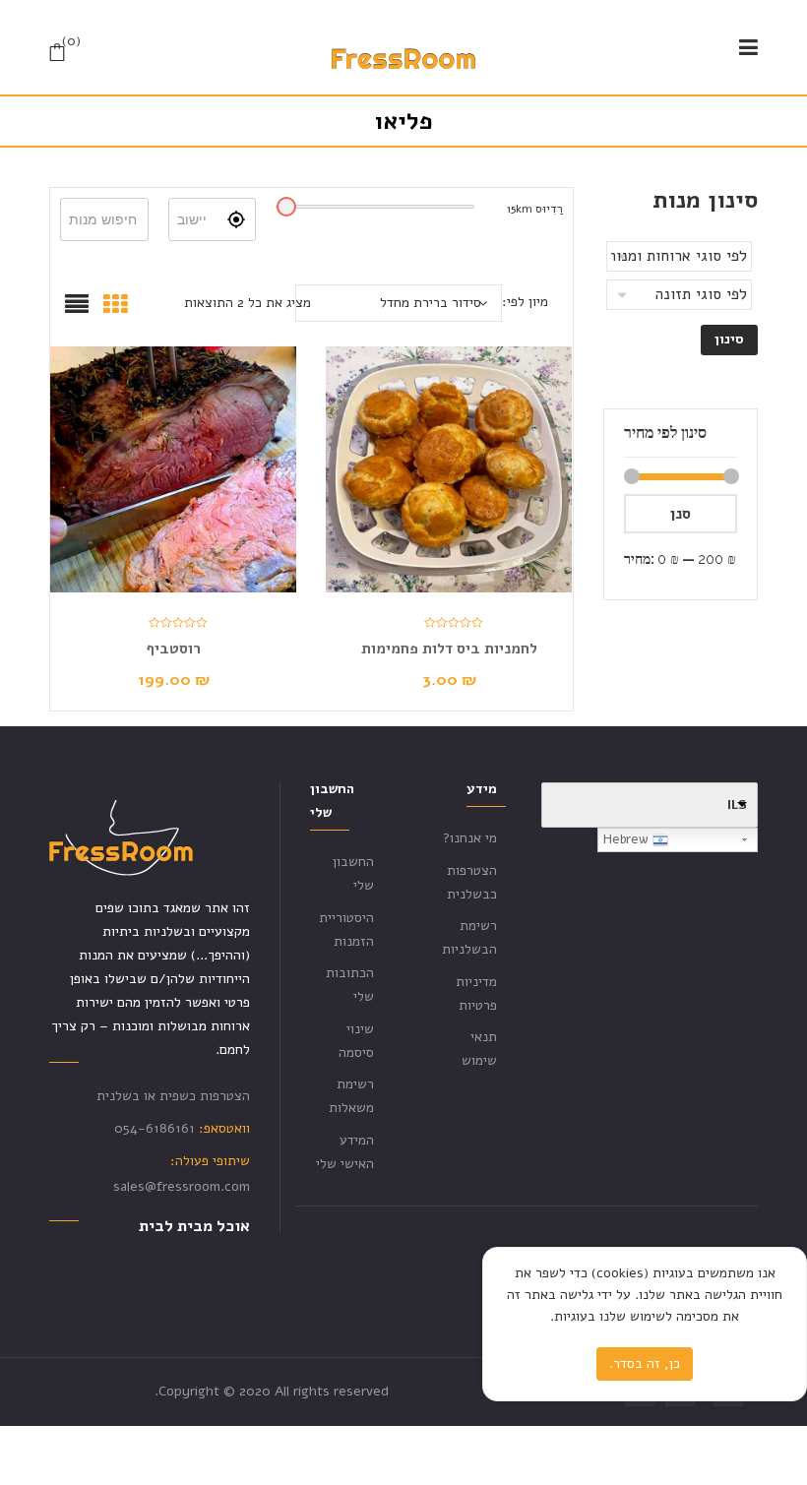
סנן (680, 514)
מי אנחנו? (470, 838)
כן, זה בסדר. (644, 1363)
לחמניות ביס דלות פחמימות (449, 648)
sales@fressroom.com (181, 1186)
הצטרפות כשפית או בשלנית (173, 1095)
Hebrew (627, 839)
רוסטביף (173, 648)
